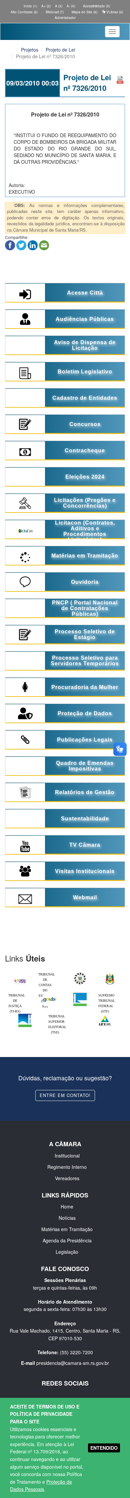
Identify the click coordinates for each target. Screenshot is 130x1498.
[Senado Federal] (25, 1015)
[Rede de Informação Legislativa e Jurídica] (105, 1015)
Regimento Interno (67, 1167)
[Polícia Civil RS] (80, 973)
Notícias (67, 1217)
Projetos (29, 49)
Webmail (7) (54, 12)
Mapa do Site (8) (84, 12)
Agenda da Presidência (67, 1240)
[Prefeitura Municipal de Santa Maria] (20, 979)
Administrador (65, 17)
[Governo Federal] (50, 994)
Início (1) (30, 6)
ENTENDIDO (104, 1447)
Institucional (67, 1155)
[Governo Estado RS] (110, 973)
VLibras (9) (114, 12)
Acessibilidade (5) (96, 6)
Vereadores (67, 1178)
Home (67, 1206)
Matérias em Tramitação (67, 1229)
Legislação (67, 1251)
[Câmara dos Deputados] (80, 994)
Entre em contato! (65, 1095)
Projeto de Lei (60, 49)
